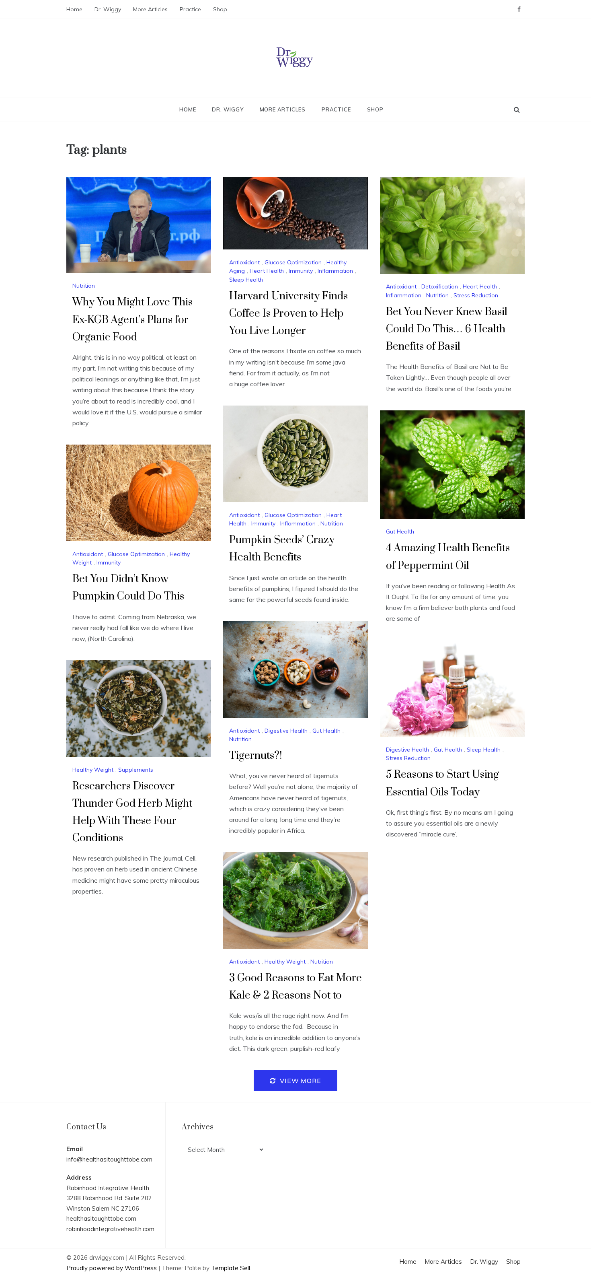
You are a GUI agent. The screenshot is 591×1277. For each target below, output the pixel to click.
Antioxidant (244, 262)
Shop (220, 9)
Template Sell (230, 1268)
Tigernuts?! (255, 755)
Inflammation (335, 270)
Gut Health (400, 531)
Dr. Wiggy (107, 9)
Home (74, 9)
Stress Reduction (476, 295)
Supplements (135, 769)
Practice (190, 9)
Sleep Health (246, 279)
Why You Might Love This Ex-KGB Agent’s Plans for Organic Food (132, 320)
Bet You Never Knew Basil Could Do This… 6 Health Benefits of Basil (446, 329)
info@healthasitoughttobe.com (109, 1159)
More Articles (150, 9)
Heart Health (267, 270)
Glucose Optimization (293, 262)
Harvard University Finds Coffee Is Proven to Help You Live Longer (288, 314)
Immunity (301, 270)
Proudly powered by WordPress (112, 1268)
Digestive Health (286, 730)
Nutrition (83, 285)
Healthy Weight (92, 769)
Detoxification (439, 286)
